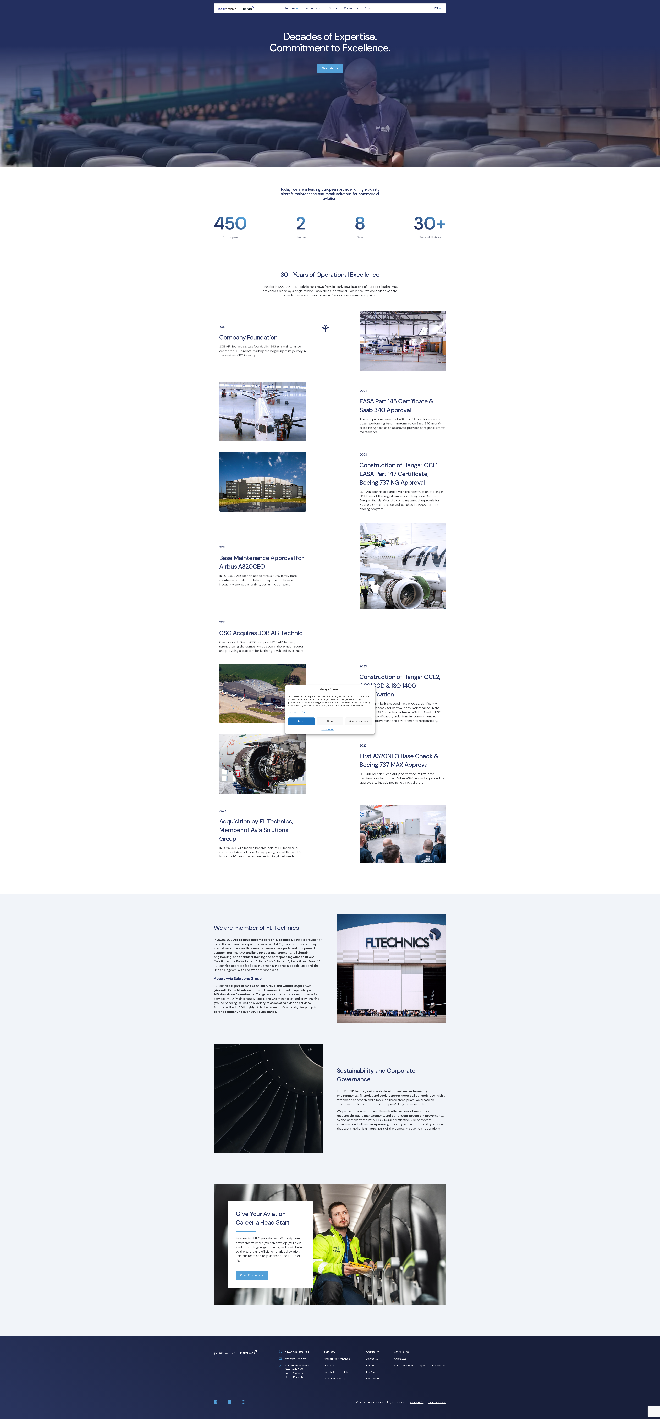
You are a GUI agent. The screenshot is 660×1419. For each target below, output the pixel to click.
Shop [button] (368, 8)
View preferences (358, 721)
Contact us (351, 8)
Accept (302, 721)
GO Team (329, 1365)
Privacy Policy (417, 1402)
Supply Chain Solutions (338, 1372)
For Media (372, 1372)
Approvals (400, 1359)
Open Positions (250, 1275)
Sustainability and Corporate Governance (420, 1365)
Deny (330, 721)
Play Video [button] (328, 68)
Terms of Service (437, 1402)
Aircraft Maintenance (337, 1359)
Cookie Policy (328, 729)
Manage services (298, 712)
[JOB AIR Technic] (236, 8)
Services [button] (289, 8)
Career (333, 8)
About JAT (372, 1359)
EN (436, 8)
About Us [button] (312, 8)
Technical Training (335, 1378)
